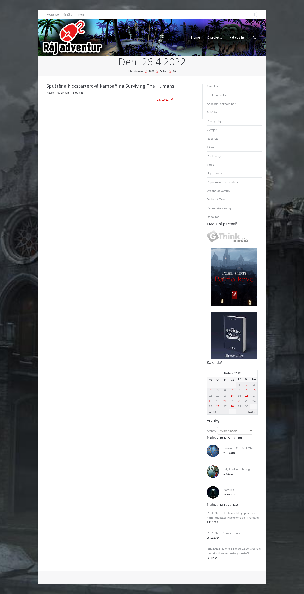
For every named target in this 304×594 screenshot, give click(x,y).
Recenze (212, 138)
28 (232, 406)
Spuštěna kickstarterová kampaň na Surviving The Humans (110, 86)
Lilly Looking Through (237, 469)
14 (232, 395)
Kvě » (251, 411)
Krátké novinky (216, 95)
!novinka (78, 92)
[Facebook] (254, 14)
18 (210, 401)
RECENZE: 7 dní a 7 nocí (223, 533)
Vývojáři (212, 130)
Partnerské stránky (219, 208)
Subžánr (212, 112)
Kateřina (228, 489)
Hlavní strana (135, 71)
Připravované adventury (222, 182)
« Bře (212, 411)
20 (225, 401)
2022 (151, 71)
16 (246, 395)
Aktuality (212, 86)
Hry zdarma (214, 173)
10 (254, 390)
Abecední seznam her (221, 103)
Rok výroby (214, 121)
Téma (210, 147)
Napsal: (58, 92)
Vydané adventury (218, 190)
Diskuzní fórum (216, 199)
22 (239, 401)
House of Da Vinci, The (238, 448)
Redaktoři (213, 217)
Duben (164, 71)
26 (217, 406)
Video (210, 164)
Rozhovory (214, 156)
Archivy (211, 430)
